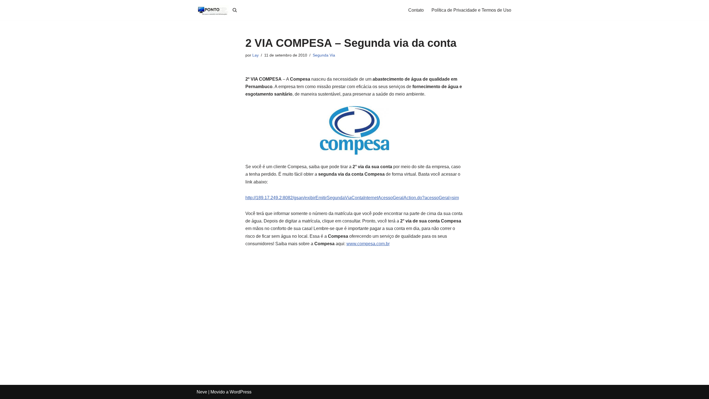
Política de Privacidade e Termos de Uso (471, 10)
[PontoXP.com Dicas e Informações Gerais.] (213, 10)
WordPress (240, 392)
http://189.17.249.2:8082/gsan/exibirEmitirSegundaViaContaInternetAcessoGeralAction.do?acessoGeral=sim (352, 197)
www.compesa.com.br (368, 243)
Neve (202, 392)
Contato (416, 10)
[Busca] (235, 10)
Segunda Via (324, 55)
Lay (255, 55)
